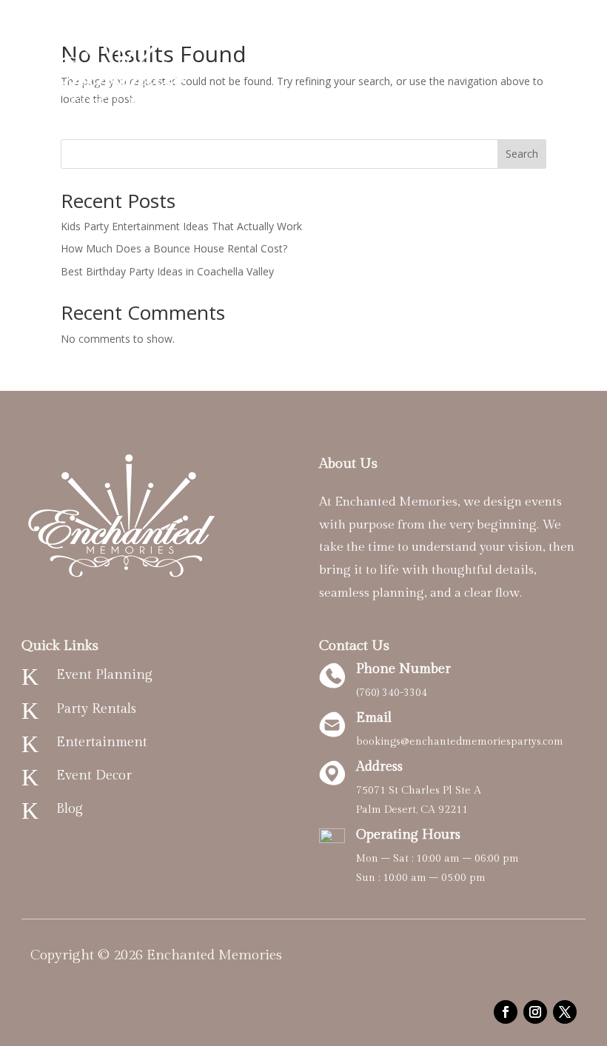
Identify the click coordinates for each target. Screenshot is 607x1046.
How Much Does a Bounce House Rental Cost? (174, 248)
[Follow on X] (565, 1012)
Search (522, 154)
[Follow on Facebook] (505, 1012)
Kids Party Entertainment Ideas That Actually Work (181, 226)
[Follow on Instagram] (535, 1012)
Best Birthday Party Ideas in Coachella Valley (167, 271)
